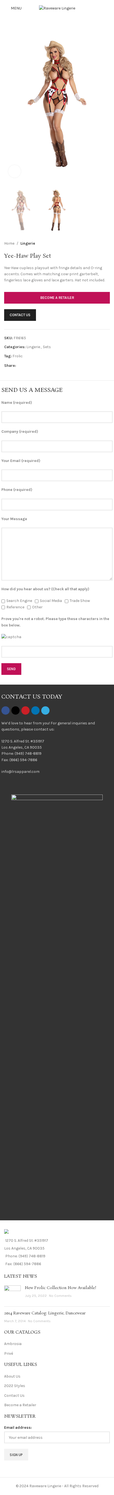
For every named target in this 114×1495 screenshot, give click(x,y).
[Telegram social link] (46, 365)
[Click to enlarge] (14, 171)
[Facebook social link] (19, 365)
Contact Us (14, 1395)
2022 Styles (14, 1385)
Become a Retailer (20, 1405)
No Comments (60, 1296)
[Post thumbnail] (12, 1293)
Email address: (18, 1427)
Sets (47, 347)
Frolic (17, 356)
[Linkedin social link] (39, 365)
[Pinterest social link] (32, 365)
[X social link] (26, 365)
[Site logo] (57, 8)
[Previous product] (93, 243)
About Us (12, 1376)
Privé (8, 1353)
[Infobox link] (57, 750)
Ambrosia (13, 1343)
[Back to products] (100, 243)
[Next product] (106, 243)
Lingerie (27, 243)
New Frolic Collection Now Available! (60, 1288)
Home (9, 243)
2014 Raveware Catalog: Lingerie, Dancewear (45, 1313)
